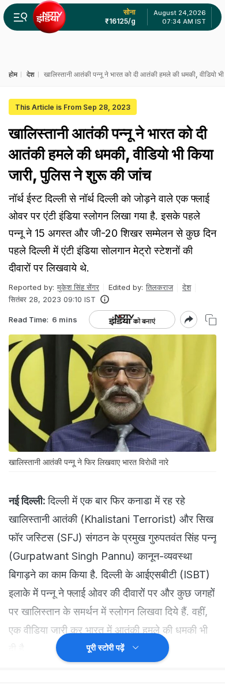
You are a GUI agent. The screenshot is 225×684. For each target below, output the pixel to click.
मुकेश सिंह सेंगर (78, 287)
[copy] (210, 319)
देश (186, 287)
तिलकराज (159, 287)
